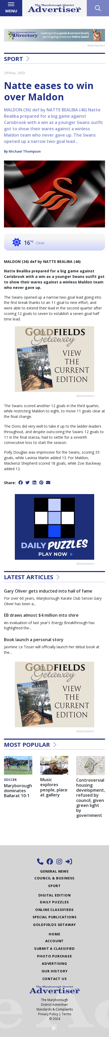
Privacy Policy (48, 1014)
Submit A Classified (54, 948)
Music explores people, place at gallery (53, 787)
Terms (66, 1014)
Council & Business (54, 878)
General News (54, 871)
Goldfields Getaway (54, 924)
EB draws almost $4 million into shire (41, 615)
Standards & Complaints (54, 1009)
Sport (13, 59)
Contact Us (54, 978)
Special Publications (55, 917)
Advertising (54, 963)
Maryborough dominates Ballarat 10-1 (18, 791)
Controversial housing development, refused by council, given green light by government (90, 797)
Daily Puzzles (54, 902)
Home (54, 934)
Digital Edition (54, 895)
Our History (55, 971)
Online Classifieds (54, 909)
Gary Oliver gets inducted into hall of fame (48, 591)
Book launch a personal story (33, 639)
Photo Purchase (54, 956)
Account (54, 941)
